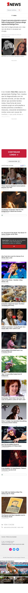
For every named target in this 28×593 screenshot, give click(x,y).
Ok (14, 246)
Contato (3, 536)
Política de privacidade (11, 536)
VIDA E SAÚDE (9, 525)
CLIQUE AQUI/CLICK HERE (18, 544)
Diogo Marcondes (5, 36)
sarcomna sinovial (10, 527)
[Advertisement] (14, 75)
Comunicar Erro (13, 161)
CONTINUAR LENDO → (14, 153)
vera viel (20, 527)
